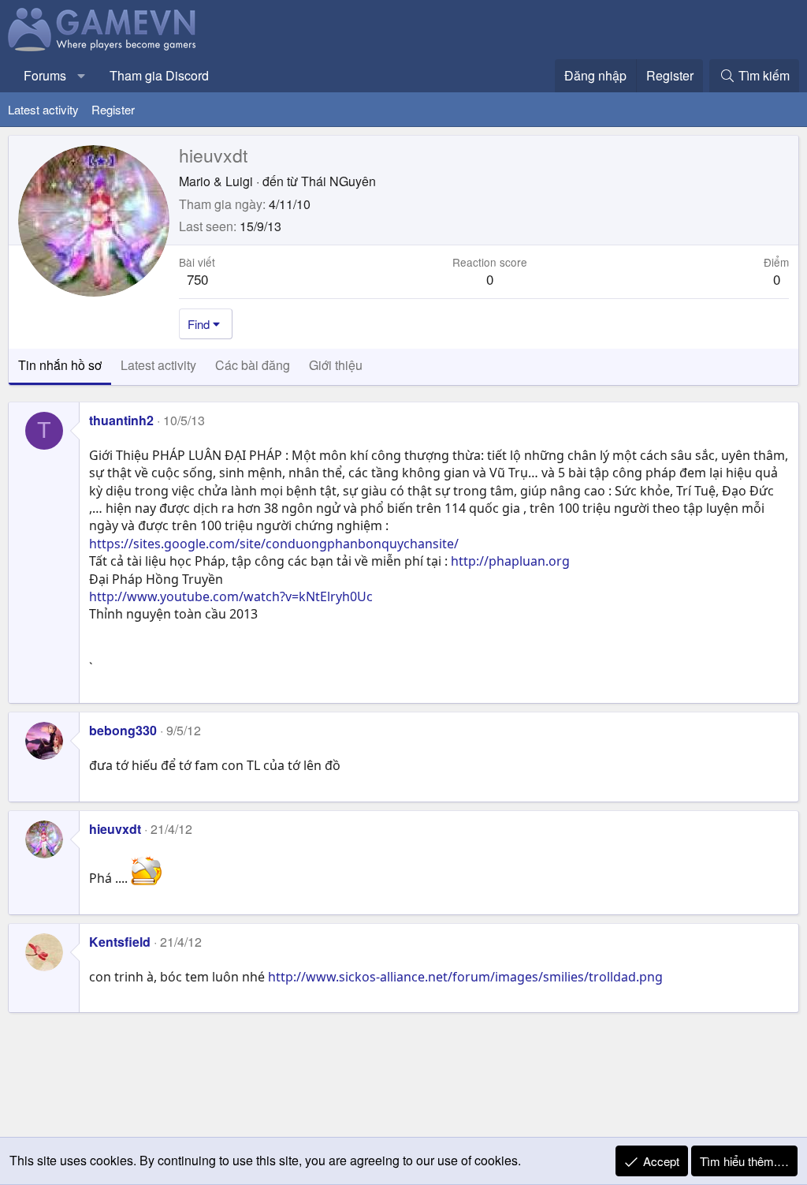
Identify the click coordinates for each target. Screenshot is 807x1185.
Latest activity (43, 109)
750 (197, 279)
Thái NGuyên (338, 181)
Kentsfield (120, 942)
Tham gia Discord (159, 75)
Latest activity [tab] (158, 365)
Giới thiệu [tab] (336, 365)
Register (113, 109)
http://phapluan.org (510, 561)
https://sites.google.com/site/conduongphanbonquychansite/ (274, 543)
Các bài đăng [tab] (252, 365)
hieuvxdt (115, 829)
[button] (82, 75)
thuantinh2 (121, 420)
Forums (45, 75)
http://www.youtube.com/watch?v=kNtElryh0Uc (231, 596)
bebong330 (123, 730)
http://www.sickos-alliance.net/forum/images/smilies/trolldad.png (465, 976)
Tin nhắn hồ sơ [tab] (60, 365)
